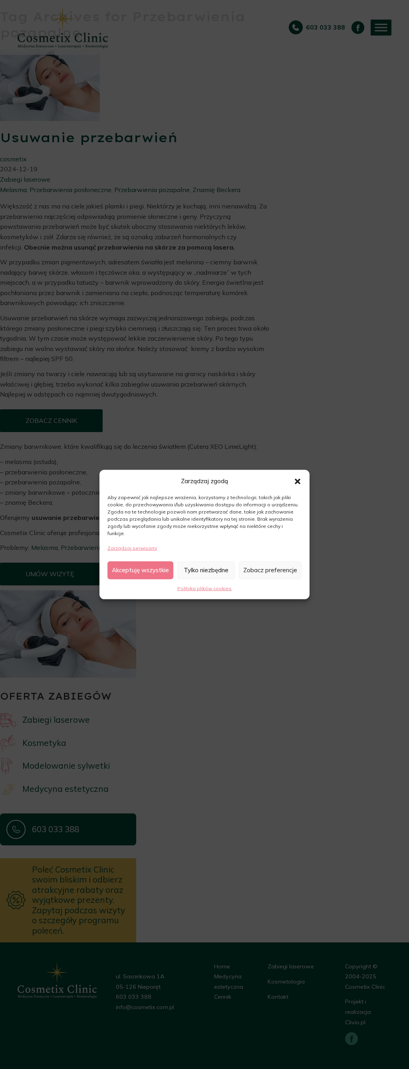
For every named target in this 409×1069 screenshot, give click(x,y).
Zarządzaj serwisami (132, 548)
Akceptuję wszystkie (140, 570)
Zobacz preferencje (270, 570)
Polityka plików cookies (204, 588)
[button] (298, 481)
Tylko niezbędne (206, 570)
